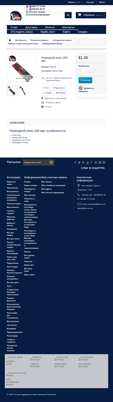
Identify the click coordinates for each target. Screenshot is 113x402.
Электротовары (14, 204)
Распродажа (12, 336)
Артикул (45, 67)
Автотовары (12, 267)
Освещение (12, 229)
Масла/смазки (13, 321)
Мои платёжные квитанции (53, 185)
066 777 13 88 (38, 6)
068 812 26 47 (38, 9)
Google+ (48, 93)
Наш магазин (29, 195)
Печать (48, 107)
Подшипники (12, 263)
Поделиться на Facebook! (55, 98)
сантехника (12, 325)
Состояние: (46, 71)
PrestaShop (51, 394)
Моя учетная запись (54, 177)
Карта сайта (29, 275)
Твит (47, 88)
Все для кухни (13, 239)
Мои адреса (46, 189)
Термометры (12, 188)
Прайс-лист (47, 31)
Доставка (31, 27)
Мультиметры (13, 207)
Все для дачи (13, 282)
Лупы (9, 286)
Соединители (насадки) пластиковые (13, 292)
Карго (66, 31)
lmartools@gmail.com (39, 14)
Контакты (68, 27)
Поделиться (59, 88)
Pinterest (61, 93)
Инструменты (13, 191)
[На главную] (9, 40)
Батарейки (11, 329)
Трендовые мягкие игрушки (12, 348)
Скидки (82, 31)
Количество (84, 66)
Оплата (50, 27)
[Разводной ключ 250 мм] (12, 91)
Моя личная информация (52, 193)
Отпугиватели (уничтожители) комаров (14, 306)
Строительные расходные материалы (13, 197)
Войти (102, 2)
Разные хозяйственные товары (14, 244)
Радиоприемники (14, 332)
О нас (14, 27)
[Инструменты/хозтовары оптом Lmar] (22, 16)
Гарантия (28, 261)
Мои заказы (46, 182)
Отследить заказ (22, 31)
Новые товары (30, 185)
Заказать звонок (37, 12)
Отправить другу (52, 103)
